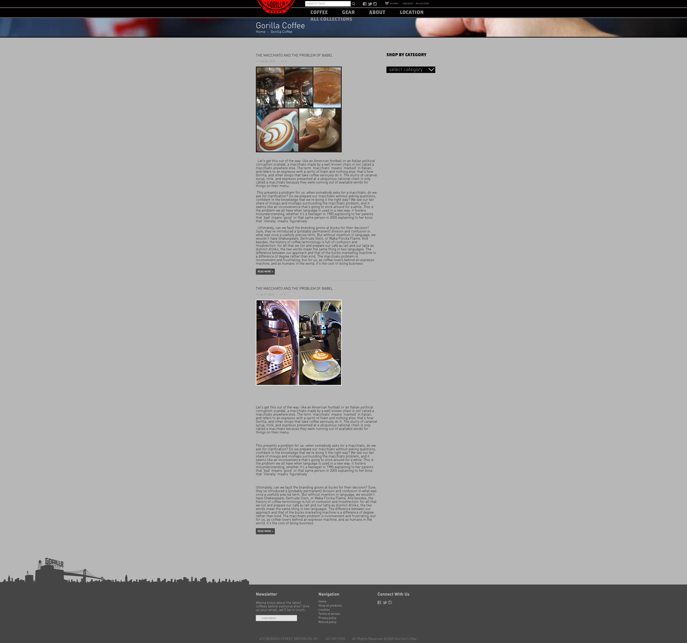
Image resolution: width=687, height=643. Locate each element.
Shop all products (330, 605)
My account (422, 4)
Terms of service (329, 613)
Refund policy (327, 622)
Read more (265, 271)
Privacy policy (327, 618)
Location (412, 12)
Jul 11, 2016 (267, 294)
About (377, 12)
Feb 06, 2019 (267, 61)
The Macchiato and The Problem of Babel (294, 55)
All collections (331, 19)
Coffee (319, 12)
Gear (348, 12)
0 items (394, 4)
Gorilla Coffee (281, 32)
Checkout (407, 4)
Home (260, 32)
